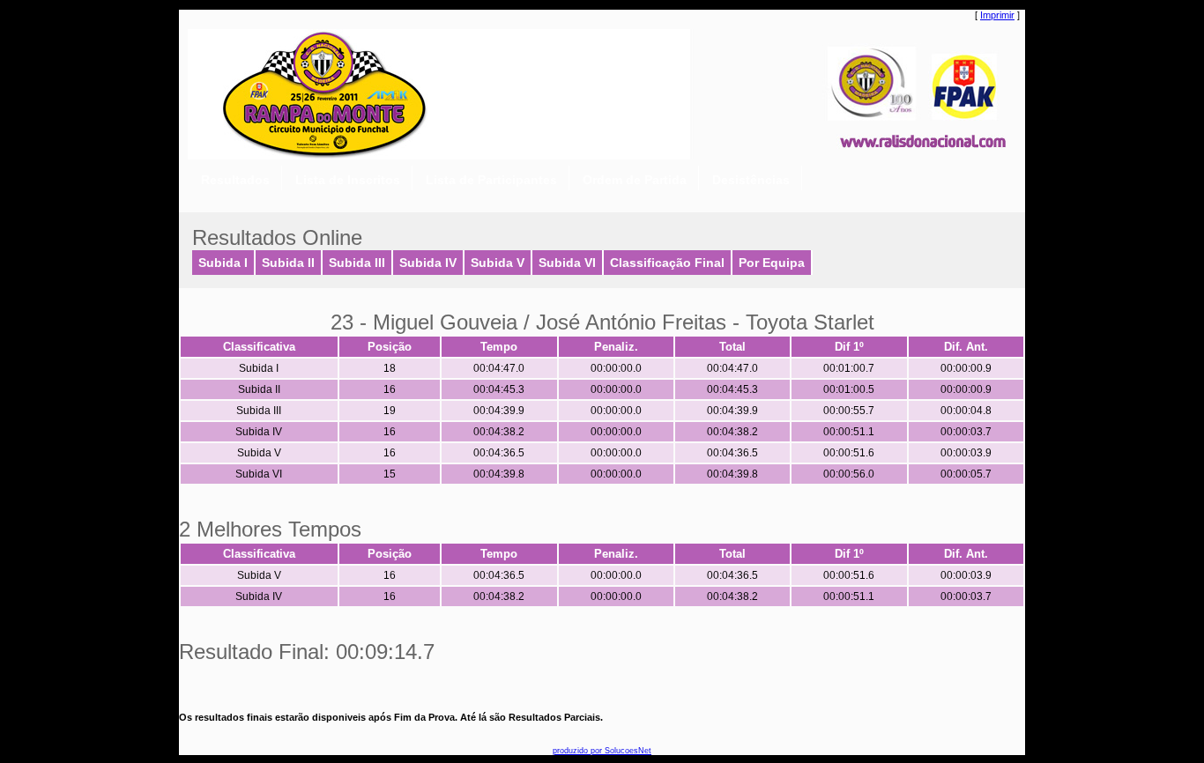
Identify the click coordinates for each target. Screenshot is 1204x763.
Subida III (357, 263)
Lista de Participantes (491, 180)
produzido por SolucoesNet (602, 750)
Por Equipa (772, 263)
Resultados (235, 180)
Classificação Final (667, 263)
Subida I (223, 263)
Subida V (497, 263)
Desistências (751, 180)
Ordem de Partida (635, 180)
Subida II (288, 263)
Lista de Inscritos (347, 180)
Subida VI (567, 263)
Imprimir (997, 15)
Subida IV (428, 263)
